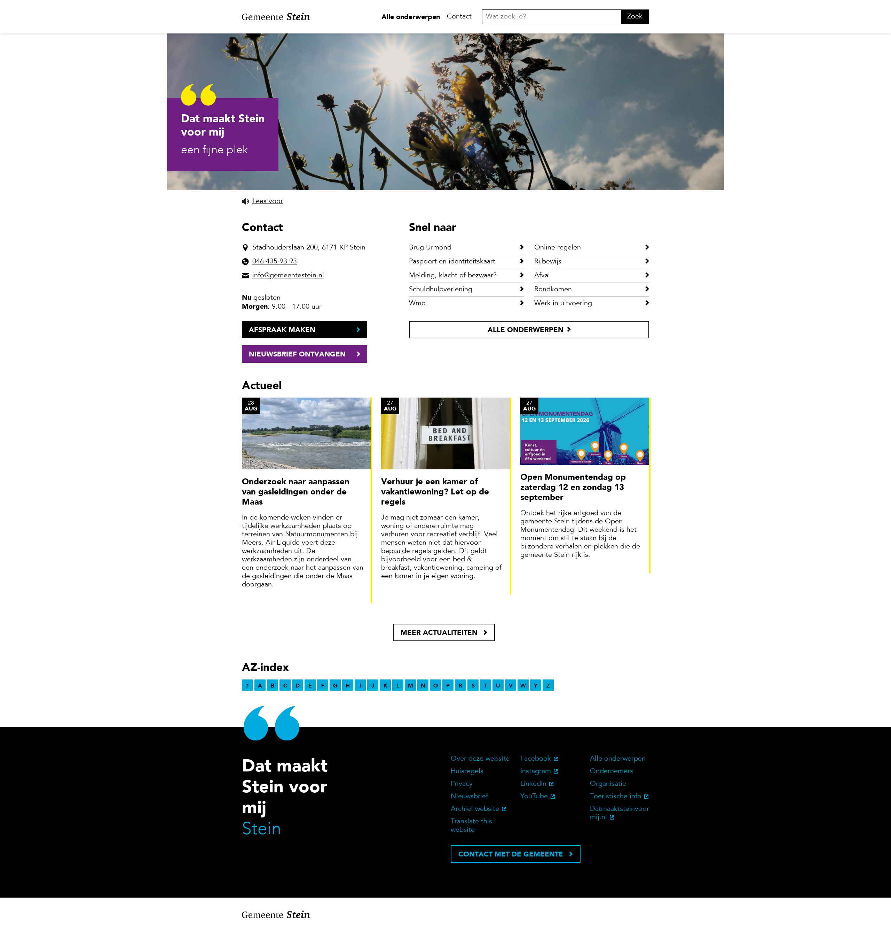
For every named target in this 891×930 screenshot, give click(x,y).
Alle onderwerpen (410, 17)
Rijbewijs (547, 261)
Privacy (462, 784)
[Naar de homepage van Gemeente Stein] (276, 17)
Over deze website (480, 758)
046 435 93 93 (274, 261)
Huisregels (467, 771)
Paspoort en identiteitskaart (452, 261)
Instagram (535, 771)
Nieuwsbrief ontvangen (297, 354)
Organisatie (608, 784)
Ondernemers (611, 771)
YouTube (534, 796)
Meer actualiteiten (439, 632)
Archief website (475, 809)
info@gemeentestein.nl (288, 275)
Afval (542, 275)
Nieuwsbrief (469, 796)
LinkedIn (533, 784)
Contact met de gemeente (510, 854)
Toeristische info (615, 796)
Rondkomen (553, 289)
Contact (459, 16)
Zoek (634, 16)
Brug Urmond (430, 247)
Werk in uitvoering (563, 303)
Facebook (535, 758)
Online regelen (557, 247)
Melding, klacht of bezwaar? (453, 275)
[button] (262, 201)
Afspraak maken (282, 329)
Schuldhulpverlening (440, 289)
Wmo (417, 303)
